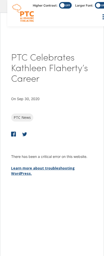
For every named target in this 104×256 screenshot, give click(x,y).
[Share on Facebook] (14, 134)
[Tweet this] (24, 134)
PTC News (22, 117)
